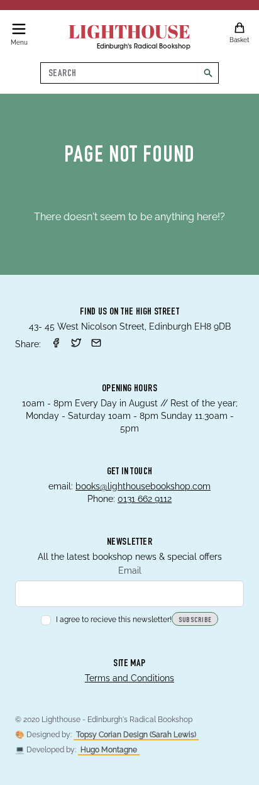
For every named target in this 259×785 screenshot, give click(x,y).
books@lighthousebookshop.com (143, 486)
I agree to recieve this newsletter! (114, 619)
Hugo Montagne (108, 749)
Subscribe (195, 620)
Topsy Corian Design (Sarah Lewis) (136, 734)
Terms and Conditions (129, 678)
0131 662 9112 (145, 499)
